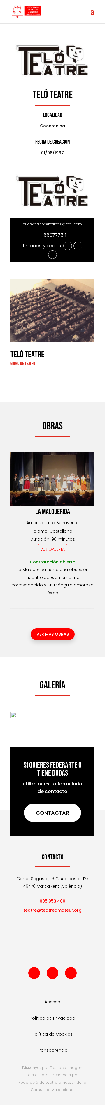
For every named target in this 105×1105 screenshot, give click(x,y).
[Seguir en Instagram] (71, 973)
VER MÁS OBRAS (52, 634)
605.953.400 (52, 901)
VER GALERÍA (52, 549)
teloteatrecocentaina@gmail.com (52, 224)
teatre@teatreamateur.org (52, 910)
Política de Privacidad (52, 1018)
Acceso (52, 1002)
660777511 (55, 234)
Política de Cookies (52, 1034)
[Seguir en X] (52, 973)
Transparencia (52, 1050)
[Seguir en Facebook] (34, 973)
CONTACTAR (52, 812)
